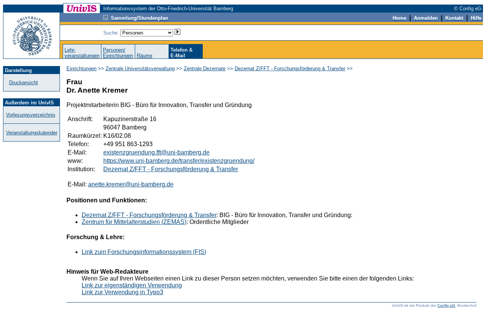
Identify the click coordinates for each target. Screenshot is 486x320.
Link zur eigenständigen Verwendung (132, 285)
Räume (144, 55)
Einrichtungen (81, 68)
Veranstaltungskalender (31, 133)
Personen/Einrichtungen (118, 52)
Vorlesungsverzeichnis (30, 115)
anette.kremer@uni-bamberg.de (131, 184)
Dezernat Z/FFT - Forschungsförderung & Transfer (290, 68)
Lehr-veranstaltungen (82, 52)
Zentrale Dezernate (205, 68)
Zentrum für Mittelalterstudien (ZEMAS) (134, 222)
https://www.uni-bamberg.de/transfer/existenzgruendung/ (178, 161)
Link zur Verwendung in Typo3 (122, 292)
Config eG (446, 305)
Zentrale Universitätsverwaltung (140, 68)
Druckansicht (23, 82)
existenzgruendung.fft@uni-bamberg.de (156, 152)
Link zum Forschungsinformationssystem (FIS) (144, 252)
